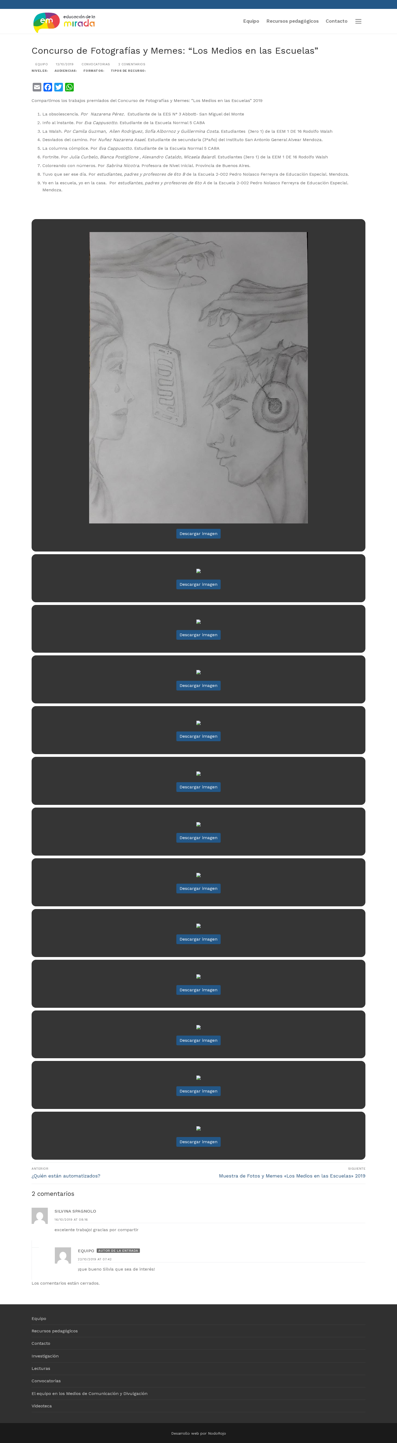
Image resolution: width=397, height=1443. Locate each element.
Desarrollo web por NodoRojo (198, 1433)
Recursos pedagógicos (55, 1330)
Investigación (45, 1356)
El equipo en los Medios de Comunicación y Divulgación (89, 1393)
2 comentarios (131, 64)
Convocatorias (95, 64)
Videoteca (42, 1405)
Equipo (41, 64)
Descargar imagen (198, 533)
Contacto (41, 1343)
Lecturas (41, 1368)
